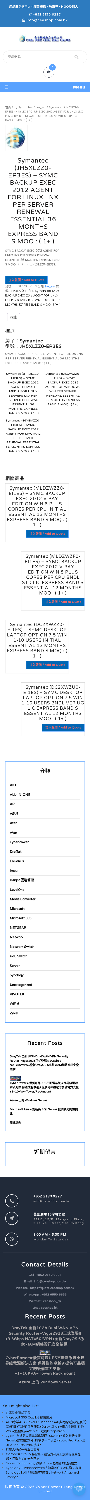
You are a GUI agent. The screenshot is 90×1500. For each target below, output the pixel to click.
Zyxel (14, 1013)
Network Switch (22, 947)
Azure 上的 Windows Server (28, 1100)
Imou (13, 871)
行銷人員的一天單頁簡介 (23, 1449)
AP (12, 804)
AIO (13, 785)
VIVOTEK (17, 994)
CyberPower (19, 842)
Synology (17, 975)
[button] (45, 87)
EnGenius (17, 861)
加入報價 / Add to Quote (26, 280)
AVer (13, 833)
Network (16, 937)
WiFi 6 (14, 1004)
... (14, 107)
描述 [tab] (13, 317)
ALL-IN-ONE (20, 795)
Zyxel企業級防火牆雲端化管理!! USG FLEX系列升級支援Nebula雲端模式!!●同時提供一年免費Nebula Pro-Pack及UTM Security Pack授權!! (45, 1440)
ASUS (14, 814)
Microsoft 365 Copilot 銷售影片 (29, 1417)
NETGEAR (18, 928)
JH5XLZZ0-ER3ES (22, 291)
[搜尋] (76, 57)
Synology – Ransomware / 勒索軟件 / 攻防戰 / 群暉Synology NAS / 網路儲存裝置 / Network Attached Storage (43, 1472)
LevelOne (17, 890)
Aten (13, 823)
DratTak (16, 852)
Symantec (25, 107)
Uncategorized (21, 985)
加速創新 (15, 1122)
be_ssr (41, 107)
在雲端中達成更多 (18, 1413)
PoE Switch (18, 956)
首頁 (8, 107)
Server (15, 966)
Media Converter (22, 899)
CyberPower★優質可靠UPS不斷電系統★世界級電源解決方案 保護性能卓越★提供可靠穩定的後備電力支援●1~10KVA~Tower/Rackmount (44, 1087)
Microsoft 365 (20, 918)
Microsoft (17, 909)
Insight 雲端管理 (22, 880)
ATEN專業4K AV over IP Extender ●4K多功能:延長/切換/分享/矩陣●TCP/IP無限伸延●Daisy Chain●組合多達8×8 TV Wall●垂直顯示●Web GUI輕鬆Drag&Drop (46, 1426)
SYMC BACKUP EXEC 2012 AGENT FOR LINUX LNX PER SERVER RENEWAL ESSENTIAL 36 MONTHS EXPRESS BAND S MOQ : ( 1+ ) (33, 298)
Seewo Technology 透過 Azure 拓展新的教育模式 (41, 1463)
